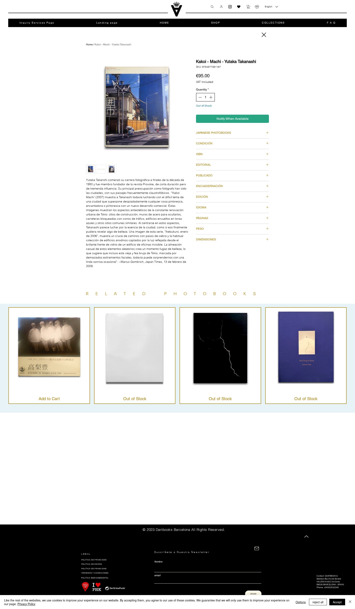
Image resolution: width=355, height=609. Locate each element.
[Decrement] (200, 97)
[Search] (212, 7)
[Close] (263, 35)
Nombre (158, 562)
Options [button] (301, 602)
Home (89, 44)
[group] (177, 355)
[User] (221, 6)
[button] (248, 7)
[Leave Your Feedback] (238, 6)
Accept (337, 602)
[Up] (306, 536)
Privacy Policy (26, 604)
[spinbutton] (205, 97)
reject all (317, 602)
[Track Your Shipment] (257, 6)
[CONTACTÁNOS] (256, 548)
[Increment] (211, 97)
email (157, 575)
